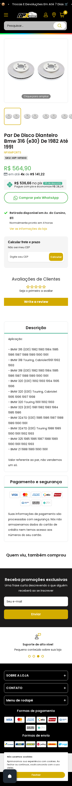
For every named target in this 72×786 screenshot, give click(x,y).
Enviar (36, 614)
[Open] (10, 776)
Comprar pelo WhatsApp (38, 198)
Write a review (36, 301)
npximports (12, 152)
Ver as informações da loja (28, 229)
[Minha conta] (46, 15)
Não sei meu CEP (19, 247)
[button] (63, 15)
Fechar (36, 775)
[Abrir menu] (6, 14)
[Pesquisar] (59, 25)
